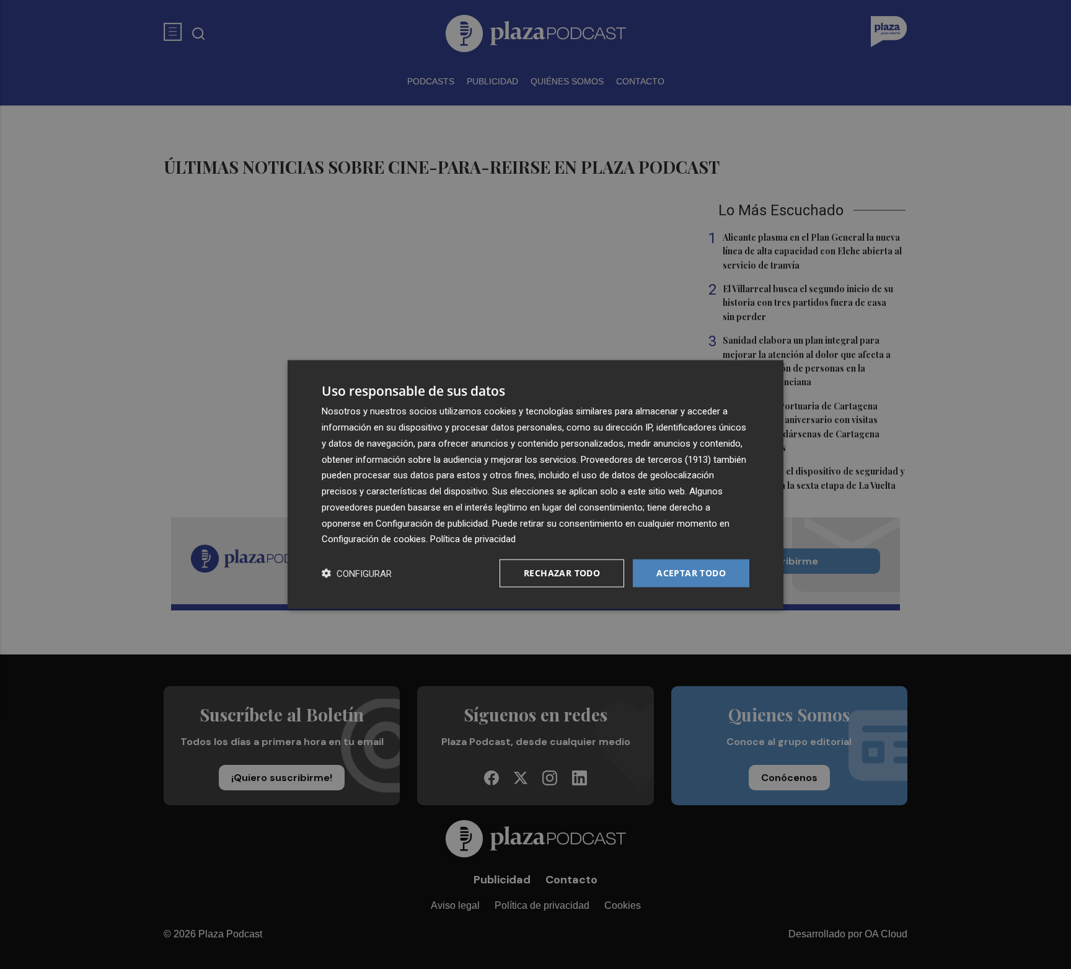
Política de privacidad (473, 539)
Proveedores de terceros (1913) (646, 459)
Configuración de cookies (374, 539)
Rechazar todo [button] (562, 573)
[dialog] (535, 484)
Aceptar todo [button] (691, 573)
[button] (357, 573)
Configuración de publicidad (432, 523)
